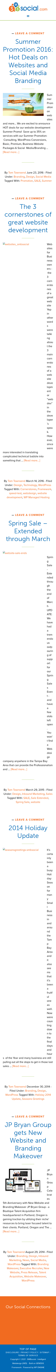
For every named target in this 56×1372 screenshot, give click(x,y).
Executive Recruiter (31, 1268)
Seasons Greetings (33, 1099)
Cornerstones (28, 489)
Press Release (29, 1272)
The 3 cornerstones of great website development (28, 218)
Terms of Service (28, 1355)
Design (30, 176)
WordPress (44, 485)
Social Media (43, 176)
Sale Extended (39, 798)
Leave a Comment (30, 33)
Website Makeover (35, 1276)
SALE (37, 180)
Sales (49, 794)
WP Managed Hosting (36, 497)
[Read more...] (11, 152)
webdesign (29, 493)
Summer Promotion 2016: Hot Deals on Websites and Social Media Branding (28, 61)
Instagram (29, 1316)
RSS (29, 1327)
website (35, 802)
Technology (30, 485)
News (26, 1260)
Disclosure (12, 1352)
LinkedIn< (21, 1316)
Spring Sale (22, 802)
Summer (47, 180)
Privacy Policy (29, 1352)
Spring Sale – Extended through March (28, 531)
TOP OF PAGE (28, 1349)
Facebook (38, 1316)
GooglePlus (46, 1316)
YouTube (21, 1327)
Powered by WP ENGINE (33, 1367)
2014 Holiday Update (28, 832)
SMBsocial (28, 7)
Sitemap (44, 1352)
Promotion (27, 180)
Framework (44, 489)
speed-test (15, 493)
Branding (19, 176)
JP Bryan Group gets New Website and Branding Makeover (28, 1140)
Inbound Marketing (33, 794)
